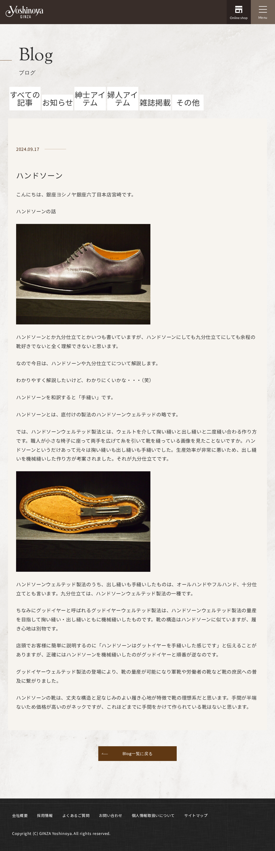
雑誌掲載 (155, 102)
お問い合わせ (110, 815)
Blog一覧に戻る (137, 753)
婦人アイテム (122, 98)
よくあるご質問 (76, 815)
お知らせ (57, 102)
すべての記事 (25, 98)
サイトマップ (196, 815)
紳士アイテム (90, 98)
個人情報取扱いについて (153, 815)
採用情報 (45, 815)
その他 (188, 102)
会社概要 (20, 815)
